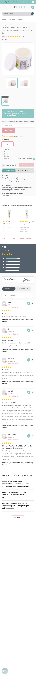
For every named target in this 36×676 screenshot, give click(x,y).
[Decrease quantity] (3, 144)
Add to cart (26, 165)
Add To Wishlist (11, 165)
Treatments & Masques (16, 19)
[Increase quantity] (11, 144)
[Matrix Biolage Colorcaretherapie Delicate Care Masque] (9, 214)
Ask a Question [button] (26, 280)
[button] (28, 303)
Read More (5, 195)
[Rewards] (5, 671)
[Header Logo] (17, 7)
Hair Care (4, 19)
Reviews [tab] (7, 289)
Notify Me (8, 130)
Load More (18, 518)
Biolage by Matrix (8, 25)
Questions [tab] (22, 289)
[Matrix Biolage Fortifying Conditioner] (26, 214)
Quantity (5, 140)
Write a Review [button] (10, 279)
